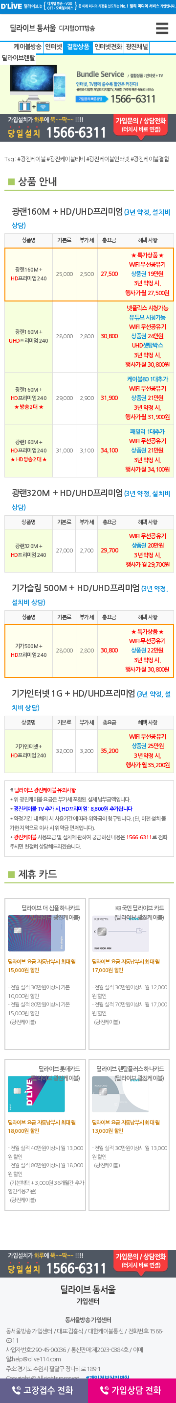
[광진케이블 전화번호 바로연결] (88, 128)
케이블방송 (27, 47)
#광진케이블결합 (150, 159)
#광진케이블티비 (65, 159)
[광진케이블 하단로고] (88, 1310)
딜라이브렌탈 (18, 58)
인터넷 (53, 47)
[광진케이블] (69, 38)
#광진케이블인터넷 (108, 159)
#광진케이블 (31, 159)
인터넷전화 (108, 47)
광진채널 (137, 47)
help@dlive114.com (36, 1359)
